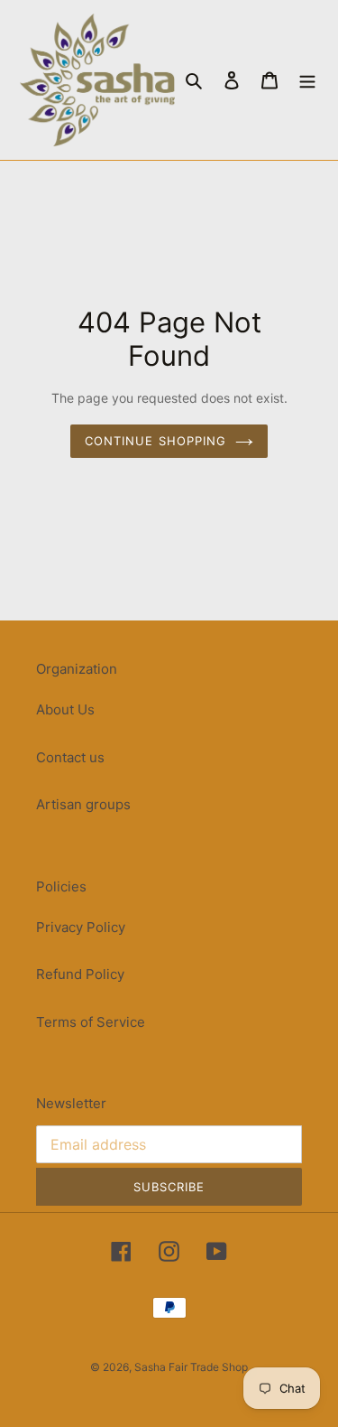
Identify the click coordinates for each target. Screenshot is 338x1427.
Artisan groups (83, 804)
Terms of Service (90, 1022)
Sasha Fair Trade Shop (191, 1367)
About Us (65, 709)
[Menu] (307, 80)
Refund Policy (80, 974)
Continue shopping (155, 441)
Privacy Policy (80, 927)
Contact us (70, 757)
